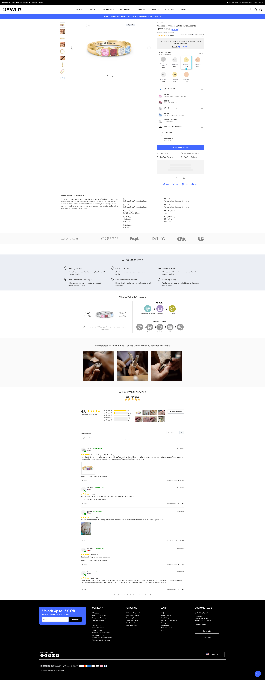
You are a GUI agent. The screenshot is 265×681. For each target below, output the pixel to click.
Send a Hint (180, 178)
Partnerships (96, 625)
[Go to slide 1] (62, 25)
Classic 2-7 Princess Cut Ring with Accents (94, 476)
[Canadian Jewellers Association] (74, 666)
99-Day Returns (22, 2)
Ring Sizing (165, 618)
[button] (179, 480)
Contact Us (207, 631)
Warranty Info (131, 618)
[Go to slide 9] (62, 78)
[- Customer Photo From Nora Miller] (161, 412)
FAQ (162, 613)
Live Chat (207, 637)
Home (159, 23)
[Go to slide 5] (62, 51)
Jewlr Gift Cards (132, 620)
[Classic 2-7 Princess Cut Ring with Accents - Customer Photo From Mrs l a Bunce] (153, 412)
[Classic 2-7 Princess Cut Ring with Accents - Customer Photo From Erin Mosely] (138, 412)
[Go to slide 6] (62, 58)
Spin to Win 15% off (140, 16)
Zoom (111, 76)
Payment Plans (131, 625)
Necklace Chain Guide (169, 620)
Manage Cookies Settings (101, 640)
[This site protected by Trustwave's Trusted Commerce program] (54, 666)
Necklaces (107, 9)
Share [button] (85, 480)
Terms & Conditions (99, 628)
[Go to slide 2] (62, 31)
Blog (162, 630)
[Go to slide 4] (62, 44)
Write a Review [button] (177, 411)
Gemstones (165, 625)
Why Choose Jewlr (99, 615)
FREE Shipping (9, 2)
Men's (155, 9)
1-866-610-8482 (201, 624)
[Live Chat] (258, 674)
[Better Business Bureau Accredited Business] (43, 666)
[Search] (256, 9)
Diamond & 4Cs (166, 628)
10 (146, 595)
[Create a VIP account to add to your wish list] (88, 25)
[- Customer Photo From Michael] (161, 419)
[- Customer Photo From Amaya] (146, 412)
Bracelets (124, 9)
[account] (251, 9)
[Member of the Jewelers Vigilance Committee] (65, 666)
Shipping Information (134, 613)
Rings (92, 9)
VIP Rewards (131, 623)
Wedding (169, 9)
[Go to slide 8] (62, 71)
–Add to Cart (180, 147)
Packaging (164, 623)
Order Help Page (201, 613)
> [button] (150, 595)
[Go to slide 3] (62, 38)
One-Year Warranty (37, 2)
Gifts (183, 9)
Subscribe (75, 619)
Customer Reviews (99, 618)
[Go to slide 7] (62, 64)
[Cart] (261, 9)
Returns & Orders (132, 615)
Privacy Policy (97, 630)
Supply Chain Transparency (102, 637)
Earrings (141, 9)
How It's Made (166, 615)
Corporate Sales (98, 620)
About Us (95, 613)
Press (94, 623)
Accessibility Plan (98, 635)
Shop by (79, 9)
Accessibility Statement (101, 633)
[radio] (163, 62)
